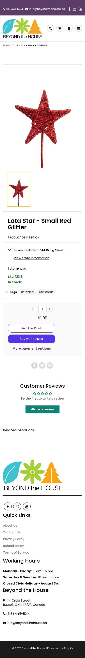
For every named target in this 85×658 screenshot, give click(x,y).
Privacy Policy (13, 539)
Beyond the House (33, 648)
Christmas (46, 292)
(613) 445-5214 (18, 613)
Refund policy (13, 546)
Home (6, 45)
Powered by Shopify (60, 648)
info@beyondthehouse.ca (47, 9)
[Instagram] (74, 9)
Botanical (27, 292)
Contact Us (12, 532)
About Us (10, 525)
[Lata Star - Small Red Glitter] (42, 118)
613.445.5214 (14, 9)
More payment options (31, 348)
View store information (31, 258)
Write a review (43, 409)
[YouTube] (80, 9)
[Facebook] (69, 9)
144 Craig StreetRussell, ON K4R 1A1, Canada (24, 602)
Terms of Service (16, 552)
